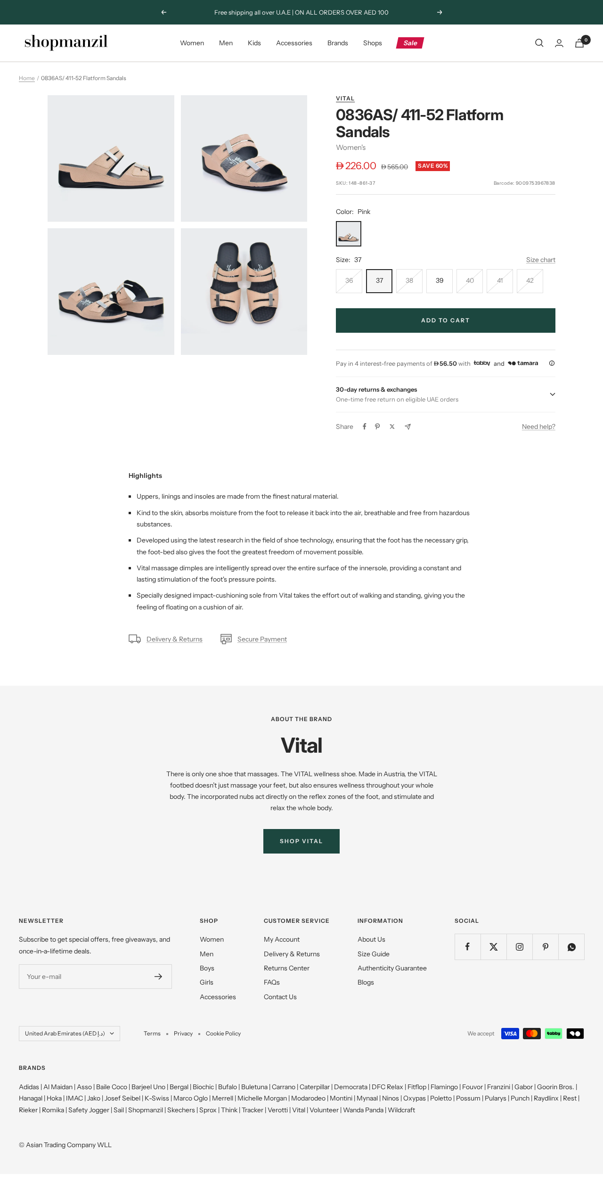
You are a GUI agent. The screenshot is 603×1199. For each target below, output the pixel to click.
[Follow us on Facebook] (468, 947)
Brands (337, 43)
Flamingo (444, 1087)
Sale (410, 43)
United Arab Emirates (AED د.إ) (65, 1033)
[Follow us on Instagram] (519, 947)
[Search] (539, 43)
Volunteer (324, 1110)
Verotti (278, 1110)
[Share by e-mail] (408, 427)
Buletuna (254, 1087)
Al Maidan (58, 1087)
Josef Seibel (122, 1098)
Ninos (390, 1098)
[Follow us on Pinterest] (545, 947)
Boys (207, 968)
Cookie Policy (223, 1033)
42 (530, 280)
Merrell (222, 1098)
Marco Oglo (190, 1098)
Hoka (54, 1098)
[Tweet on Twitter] (392, 426)
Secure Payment (262, 639)
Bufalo (227, 1087)
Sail (119, 1110)
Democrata (350, 1087)
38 (409, 280)
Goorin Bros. (555, 1087)
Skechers (181, 1110)
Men (226, 43)
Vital (345, 98)
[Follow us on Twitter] (493, 947)
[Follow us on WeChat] (571, 947)
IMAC (74, 1098)
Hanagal (30, 1098)
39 (440, 280)
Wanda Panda (363, 1110)
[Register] (159, 976)
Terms (152, 1033)
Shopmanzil (145, 1110)
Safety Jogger (88, 1110)
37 (379, 280)
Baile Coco (111, 1087)
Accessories (294, 43)
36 (349, 280)
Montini (341, 1098)
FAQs (272, 982)
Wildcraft (401, 1110)
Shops (372, 43)
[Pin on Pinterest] (377, 426)
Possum (468, 1098)
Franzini (498, 1087)
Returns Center (287, 968)
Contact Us (280, 997)
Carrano (283, 1087)
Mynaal (367, 1098)
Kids (254, 43)
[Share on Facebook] (365, 426)
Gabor (523, 1087)
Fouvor (472, 1087)
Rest (570, 1098)
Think (229, 1110)
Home (27, 78)
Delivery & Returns (175, 639)
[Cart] (579, 43)
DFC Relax (387, 1087)
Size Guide (374, 954)
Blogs (366, 982)
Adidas (29, 1087)
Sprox (208, 1110)
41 (500, 280)
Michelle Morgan (262, 1098)
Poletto (441, 1098)
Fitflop (416, 1087)
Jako (93, 1098)
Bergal (179, 1087)
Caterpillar (315, 1087)
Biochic (203, 1087)
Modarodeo (308, 1098)
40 (470, 280)
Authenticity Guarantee (392, 968)
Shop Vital (301, 841)
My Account (282, 939)
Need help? (538, 426)
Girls (206, 982)
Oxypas (414, 1098)
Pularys (495, 1098)
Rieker (28, 1110)
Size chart (540, 259)
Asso (84, 1087)
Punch (520, 1098)
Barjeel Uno (148, 1087)
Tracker (252, 1110)
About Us (371, 939)
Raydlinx (546, 1098)
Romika (53, 1110)
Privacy (183, 1033)
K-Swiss (157, 1098)
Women (192, 43)
